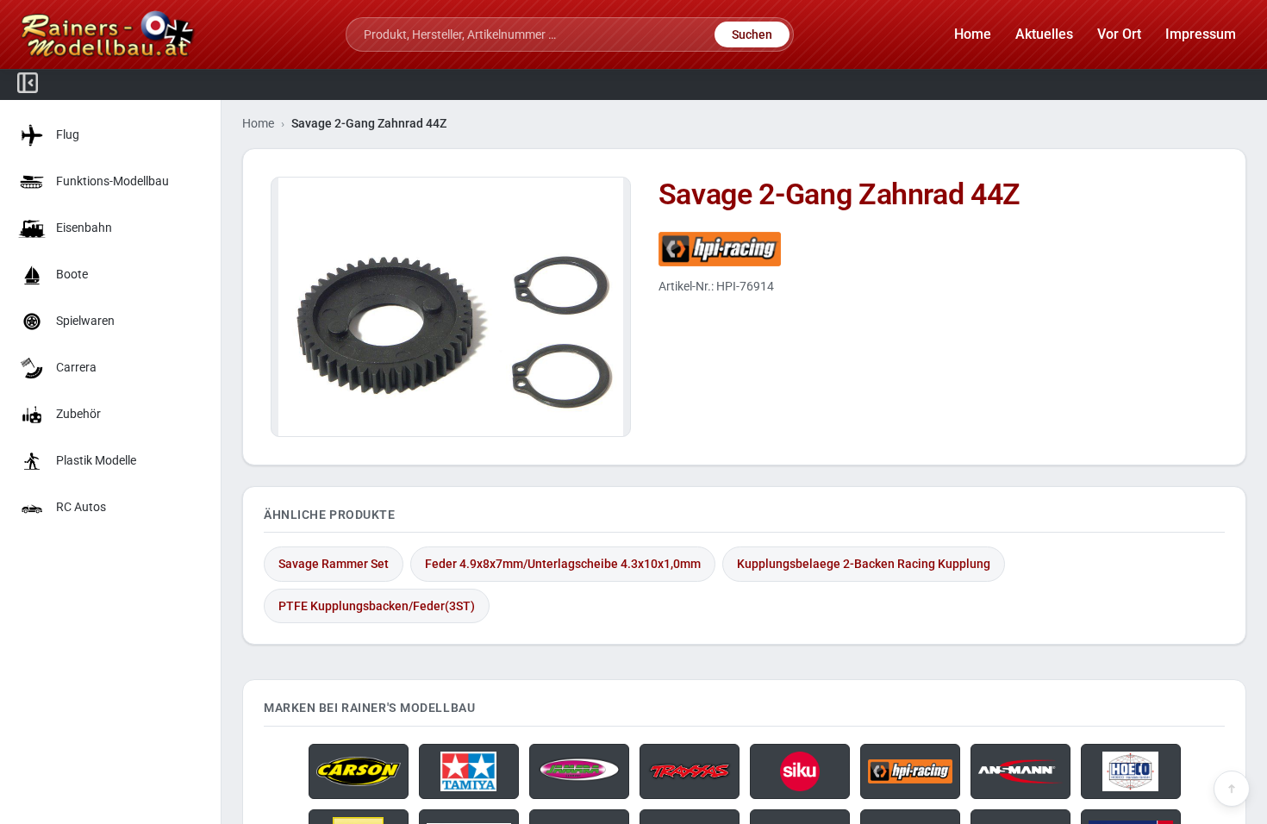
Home (258, 123)
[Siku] (800, 771)
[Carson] (359, 771)
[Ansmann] (1020, 771)
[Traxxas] (690, 771)
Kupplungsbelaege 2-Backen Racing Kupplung (863, 564)
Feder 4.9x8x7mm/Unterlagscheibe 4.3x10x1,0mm (563, 564)
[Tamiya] (469, 771)
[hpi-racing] (938, 249)
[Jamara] (579, 771)
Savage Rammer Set (333, 564)
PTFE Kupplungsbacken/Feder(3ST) (376, 606)
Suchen (752, 34)
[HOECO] (1131, 771)
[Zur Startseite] (108, 34)
